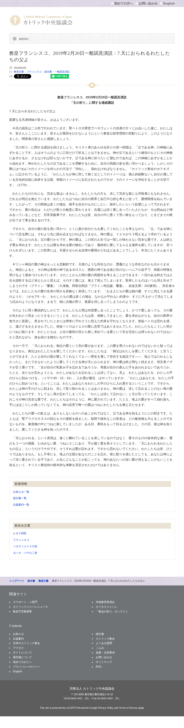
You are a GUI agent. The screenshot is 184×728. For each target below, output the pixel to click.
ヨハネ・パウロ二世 (25, 552)
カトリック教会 (105, 638)
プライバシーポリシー (26, 666)
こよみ (100, 647)
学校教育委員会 (105, 602)
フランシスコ (34, 71)
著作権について (22, 657)
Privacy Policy (106, 707)
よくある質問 (104, 643)
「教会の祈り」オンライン (112, 611)
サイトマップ (104, 662)
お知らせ (18, 634)
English (169, 3)
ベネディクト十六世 (25, 546)
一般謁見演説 (62, 71)
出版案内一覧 (21, 504)
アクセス (18, 647)
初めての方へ (123, 3)
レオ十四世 (19, 533)
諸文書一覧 (19, 498)
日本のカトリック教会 (26, 643)
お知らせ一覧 (21, 491)
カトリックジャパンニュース (30, 606)
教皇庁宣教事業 (22, 611)
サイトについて (22, 652)
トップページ (16, 580)
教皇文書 (19, 71)
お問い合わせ (148, 3)
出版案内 (18, 638)
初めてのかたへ (22, 662)
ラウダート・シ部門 (25, 602)
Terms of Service (128, 707)
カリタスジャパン (106, 606)
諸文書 (48, 71)
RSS (98, 666)
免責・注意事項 (105, 652)
